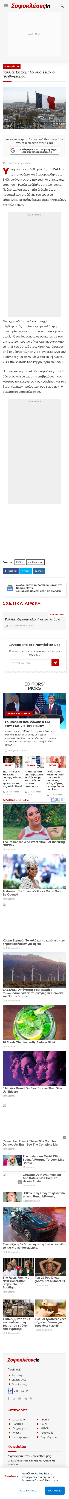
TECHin (45, 1419)
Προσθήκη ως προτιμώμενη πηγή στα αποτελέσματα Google (37, 150)
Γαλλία (20, 562)
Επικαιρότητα (11, 66)
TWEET (27, 570)
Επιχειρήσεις (20, 1428)
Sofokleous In (30, 6)
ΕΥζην (44, 1424)
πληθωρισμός (35, 562)
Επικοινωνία (19, 1379)
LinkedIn (25, 1398)
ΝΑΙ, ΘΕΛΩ (54, 1490)
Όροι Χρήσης (19, 1384)
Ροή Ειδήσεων (49, 1437)
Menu (6, 5)
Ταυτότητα (18, 1375)
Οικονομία (19, 1419)
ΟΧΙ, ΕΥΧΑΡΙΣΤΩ (30, 1490)
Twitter (15, 1398)
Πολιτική (18, 1424)
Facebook (10, 1398)
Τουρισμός (47, 1432)
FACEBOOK (12, 570)
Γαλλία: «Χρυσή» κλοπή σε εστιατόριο (32, 619)
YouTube (20, 1398)
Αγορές (17, 1432)
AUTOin (45, 1428)
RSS (30, 1398)
